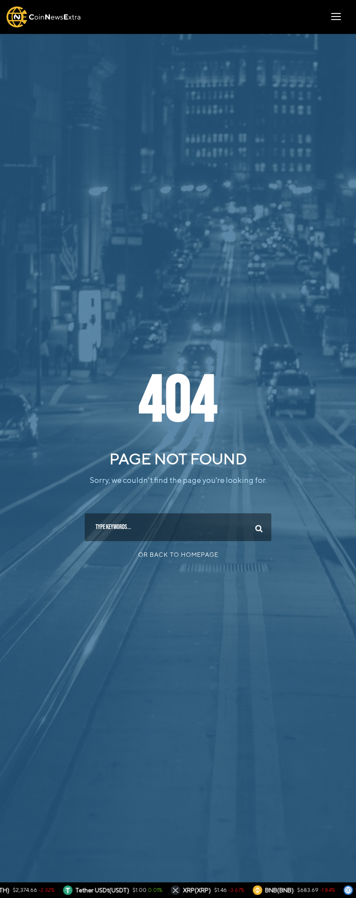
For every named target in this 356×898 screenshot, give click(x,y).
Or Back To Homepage (178, 554)
